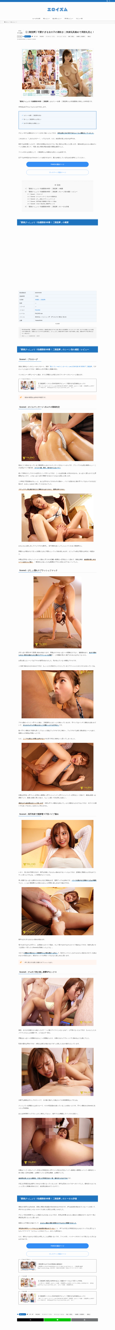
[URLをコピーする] (84, 1319)
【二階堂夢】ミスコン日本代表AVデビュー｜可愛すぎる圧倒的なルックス (61, 383)
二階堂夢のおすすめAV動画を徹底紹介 (50, 1264)
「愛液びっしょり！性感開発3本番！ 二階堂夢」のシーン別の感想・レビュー (52, 192)
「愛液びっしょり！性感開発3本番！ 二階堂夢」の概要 (45, 188)
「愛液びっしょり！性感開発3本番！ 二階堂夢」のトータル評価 (48, 206)
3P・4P (35, 36)
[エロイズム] (57, 9)
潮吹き (89, 36)
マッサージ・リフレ (50, 36)
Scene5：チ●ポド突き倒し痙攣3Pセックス (43, 204)
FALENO (42, 36)
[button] (30, 1319)
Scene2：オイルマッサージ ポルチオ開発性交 (44, 196)
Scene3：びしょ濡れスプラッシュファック (43, 199)
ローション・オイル (61, 36)
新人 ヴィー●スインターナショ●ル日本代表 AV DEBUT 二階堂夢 (71, 366)
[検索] (109, 1)
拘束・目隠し (71, 36)
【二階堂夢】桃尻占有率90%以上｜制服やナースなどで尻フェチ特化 (60, 1281)
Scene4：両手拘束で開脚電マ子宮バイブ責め (43, 201)
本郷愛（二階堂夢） (81, 36)
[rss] (107, 1)
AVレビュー (27, 36)
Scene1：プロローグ (37, 194)
